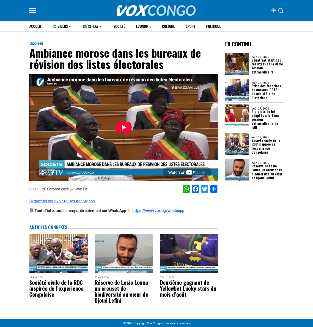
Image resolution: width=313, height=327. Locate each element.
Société (119, 26)
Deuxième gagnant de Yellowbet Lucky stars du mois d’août (188, 288)
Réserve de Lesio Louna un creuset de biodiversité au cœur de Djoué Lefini (267, 172)
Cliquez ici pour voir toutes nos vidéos (62, 201)
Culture (168, 26)
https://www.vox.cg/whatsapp (158, 210)
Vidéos (62, 26)
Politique (213, 26)
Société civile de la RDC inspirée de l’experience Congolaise (266, 146)
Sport (190, 26)
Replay (93, 26)
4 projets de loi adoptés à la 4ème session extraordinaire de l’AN (266, 119)
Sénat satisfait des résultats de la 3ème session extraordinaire (267, 66)
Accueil (35, 26)
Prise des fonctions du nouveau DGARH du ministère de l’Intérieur (266, 92)
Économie (143, 26)
